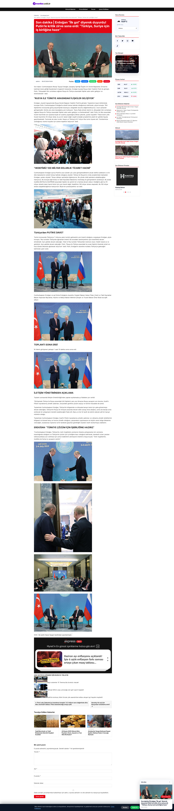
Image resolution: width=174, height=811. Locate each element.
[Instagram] (127, 41)
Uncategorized (44, 15)
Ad (35, 769)
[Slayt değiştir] (123, 192)
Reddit (100, 81)
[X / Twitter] (122, 41)
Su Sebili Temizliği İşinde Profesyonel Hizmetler (127, 117)
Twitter (77, 81)
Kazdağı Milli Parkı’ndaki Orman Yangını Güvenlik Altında (127, 107)
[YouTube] (132, 41)
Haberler (36, 15)
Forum (93, 9)
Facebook (84, 81)
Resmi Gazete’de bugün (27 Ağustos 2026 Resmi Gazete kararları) (127, 121)
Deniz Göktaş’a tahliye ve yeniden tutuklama (126, 114)
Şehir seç (120, 24)
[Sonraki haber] (135, 58)
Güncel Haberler (70, 9)
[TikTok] (117, 46)
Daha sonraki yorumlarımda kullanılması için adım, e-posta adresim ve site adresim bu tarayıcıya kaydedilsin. (71, 793)
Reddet (125, 807)
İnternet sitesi (38, 783)
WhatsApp (92, 81)
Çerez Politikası (104, 9)
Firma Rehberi (83, 9)
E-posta (37, 776)
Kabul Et (135, 807)
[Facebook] (117, 41)
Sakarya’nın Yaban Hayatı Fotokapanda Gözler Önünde (127, 110)
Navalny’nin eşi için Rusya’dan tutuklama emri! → (100, 704)
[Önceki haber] (132, 58)
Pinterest (106, 81)
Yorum (37, 752)
